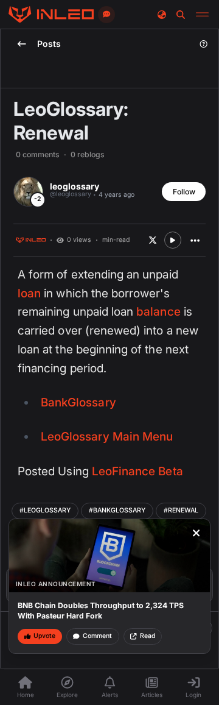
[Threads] (51, 14)
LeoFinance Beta (137, 471)
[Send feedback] (106, 14)
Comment (97, 636)
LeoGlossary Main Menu (107, 437)
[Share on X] (152, 240)
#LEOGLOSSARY (45, 510)
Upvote (44, 636)
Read (147, 636)
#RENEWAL (181, 510)
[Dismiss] (196, 533)
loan (29, 293)
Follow (184, 191)
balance (158, 312)
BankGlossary (78, 402)
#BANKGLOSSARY (117, 510)
